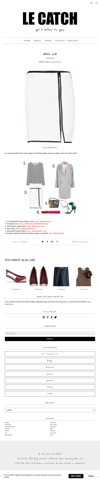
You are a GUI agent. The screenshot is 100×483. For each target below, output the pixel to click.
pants (50, 380)
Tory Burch (53, 433)
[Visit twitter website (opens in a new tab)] (43, 242)
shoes (50, 387)
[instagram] (44, 317)
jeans (50, 373)
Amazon (7, 422)
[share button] (96, 3)
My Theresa (53, 422)
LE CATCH (50, 18)
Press (48, 41)
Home (27, 41)
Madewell (52, 431)
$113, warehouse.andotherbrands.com (34, 224)
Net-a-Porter (53, 424)
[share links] (91, 3)
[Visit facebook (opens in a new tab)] (47, 242)
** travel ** (50, 354)
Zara (6, 433)
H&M (51, 428)
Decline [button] (91, 476)
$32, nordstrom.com (56, 233)
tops (50, 393)
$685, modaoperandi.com (25, 228)
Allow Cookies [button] (76, 476)
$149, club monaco (50, 147)
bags (50, 360)
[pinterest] (48, 317)
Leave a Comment (19, 242)
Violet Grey (8, 424)
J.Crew (7, 431)
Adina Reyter (8, 435)
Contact (60, 41)
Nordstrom (53, 426)
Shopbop (7, 428)
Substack (72, 41)
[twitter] (56, 317)
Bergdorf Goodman (10, 426)
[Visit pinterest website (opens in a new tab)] (19, 73)
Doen (51, 435)
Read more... (10, 304)
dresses (50, 367)
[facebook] (52, 317)
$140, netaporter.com (43, 221)
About (37, 41)
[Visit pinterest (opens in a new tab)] (57, 242)
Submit (50, 339)
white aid (50, 54)
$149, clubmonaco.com (35, 226)
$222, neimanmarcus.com (36, 231)
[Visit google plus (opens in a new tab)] (52, 242)
